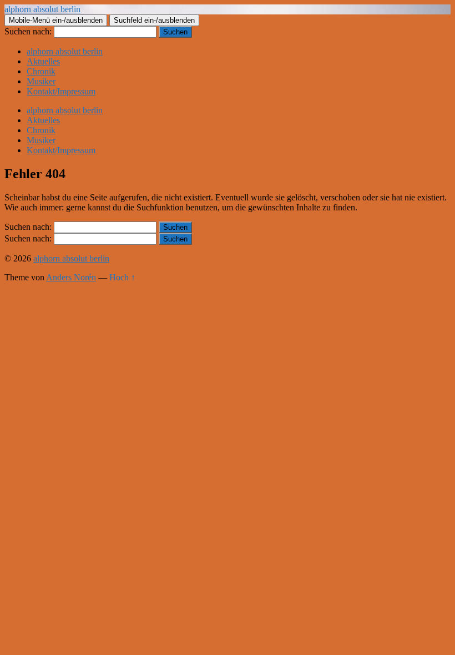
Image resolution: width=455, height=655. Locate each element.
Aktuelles (43, 61)
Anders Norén (71, 277)
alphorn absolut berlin (42, 9)
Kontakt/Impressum (61, 91)
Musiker (41, 81)
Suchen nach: (28, 31)
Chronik (41, 71)
